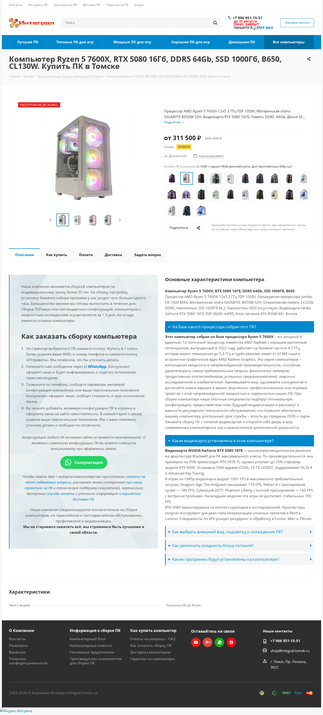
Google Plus (207, 642)
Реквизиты (18, 645)
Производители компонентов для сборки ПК (96, 660)
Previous (50, 220)
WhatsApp (96, 366)
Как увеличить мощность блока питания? (212, 545)
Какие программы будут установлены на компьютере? (225, 559)
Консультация (88, 462)
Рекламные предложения (92, 652)
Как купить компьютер (153, 630)
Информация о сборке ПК (95, 630)
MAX (269, 27)
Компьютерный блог (88, 638)
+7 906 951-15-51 (247, 18)
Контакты (17, 638)
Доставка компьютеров (150, 652)
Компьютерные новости (91, 645)
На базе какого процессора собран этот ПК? (214, 326)
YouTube (196, 642)
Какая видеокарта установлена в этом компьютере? (222, 440)
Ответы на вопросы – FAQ (152, 638)
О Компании (21, 630)
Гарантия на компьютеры (152, 658)
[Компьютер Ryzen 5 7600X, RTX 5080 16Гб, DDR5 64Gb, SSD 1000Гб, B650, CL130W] (85, 158)
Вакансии (17, 652)
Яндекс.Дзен (231, 642)
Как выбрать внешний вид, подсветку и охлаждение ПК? (227, 531)
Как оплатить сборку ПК (151, 645)
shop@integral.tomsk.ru (290, 650)
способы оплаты (60, 493)
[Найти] (215, 22)
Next (119, 220)
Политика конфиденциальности (28, 660)
